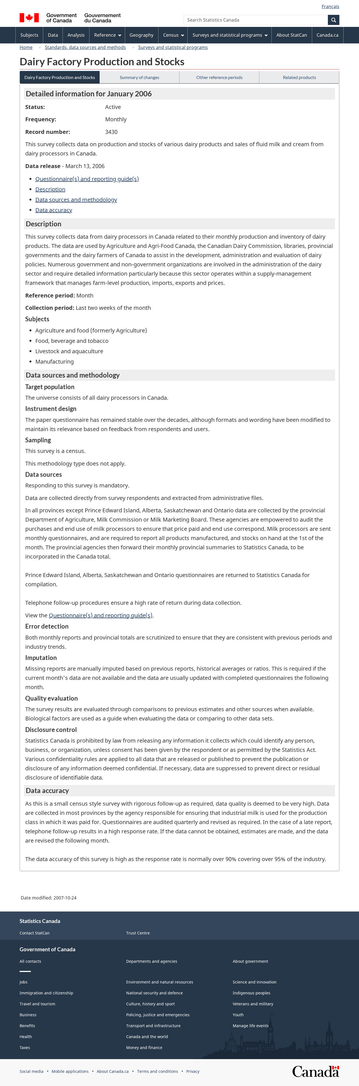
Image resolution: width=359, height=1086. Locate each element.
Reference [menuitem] (105, 35)
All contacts (30, 961)
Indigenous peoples (251, 993)
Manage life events (251, 1025)
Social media (31, 1071)
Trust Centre (138, 933)
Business (28, 1014)
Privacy (192, 1071)
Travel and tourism (37, 1003)
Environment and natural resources (159, 982)
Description (50, 189)
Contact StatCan (35, 933)
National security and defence (154, 993)
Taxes (25, 1047)
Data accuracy (53, 210)
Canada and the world (147, 1036)
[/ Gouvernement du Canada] (70, 18)
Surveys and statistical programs (173, 47)
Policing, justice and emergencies (158, 1014)
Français (330, 6)
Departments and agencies (151, 961)
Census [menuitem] (171, 35)
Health (26, 1036)
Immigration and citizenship (46, 993)
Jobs (23, 982)
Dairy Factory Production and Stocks (59, 77)
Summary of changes (139, 77)
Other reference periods (219, 77)
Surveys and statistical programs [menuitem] (227, 35)
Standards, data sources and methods (85, 47)
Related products (299, 77)
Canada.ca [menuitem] (328, 35)
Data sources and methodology (76, 199)
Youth (238, 1014)
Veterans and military (253, 1003)
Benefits (27, 1025)
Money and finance (144, 1047)
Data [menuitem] (53, 35)
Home (26, 47)
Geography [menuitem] (141, 35)
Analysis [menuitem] (76, 35)
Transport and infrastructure (153, 1025)
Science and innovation (255, 982)
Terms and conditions (157, 1071)
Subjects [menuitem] (29, 35)
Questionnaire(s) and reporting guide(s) (87, 179)
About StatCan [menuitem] (292, 35)
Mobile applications (70, 1071)
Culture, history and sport (150, 1003)
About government (250, 961)
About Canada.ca (113, 1071)
